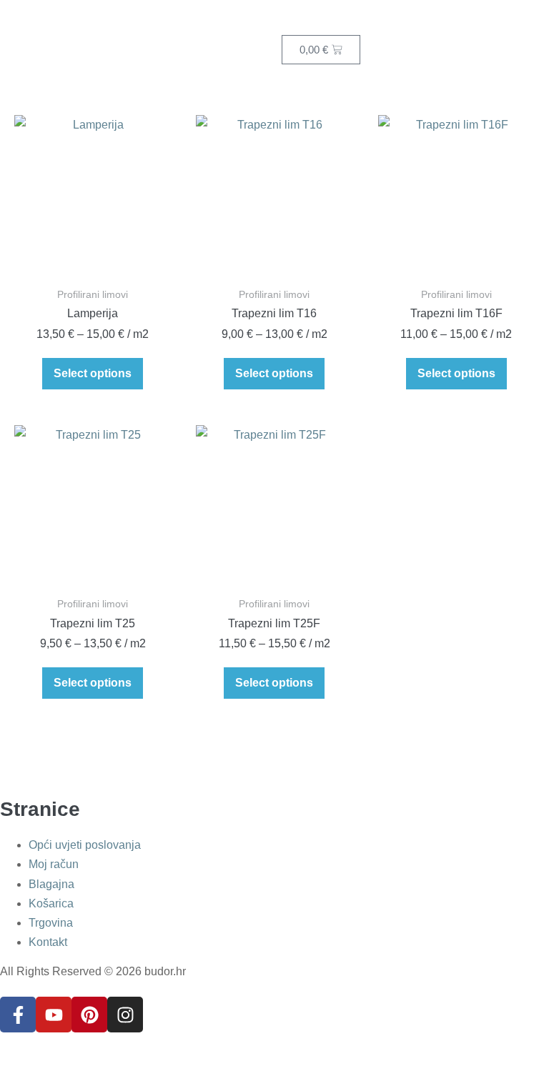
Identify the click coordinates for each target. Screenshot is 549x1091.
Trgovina (51, 923)
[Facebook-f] (18, 1014)
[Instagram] (125, 1014)
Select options (93, 373)
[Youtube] (53, 1014)
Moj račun (54, 864)
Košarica (51, 903)
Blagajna (51, 884)
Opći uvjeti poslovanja (85, 845)
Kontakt (48, 942)
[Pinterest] (89, 1014)
